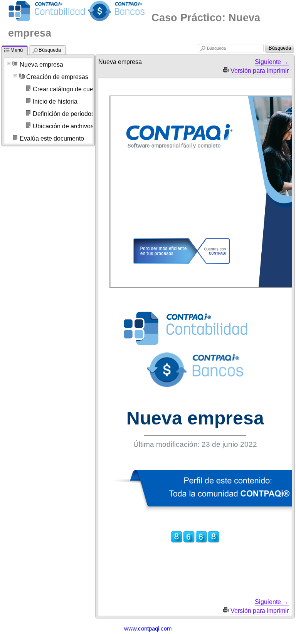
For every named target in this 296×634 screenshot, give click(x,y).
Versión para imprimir (259, 70)
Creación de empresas (57, 77)
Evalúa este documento (52, 138)
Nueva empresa (41, 64)
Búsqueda (216, 48)
